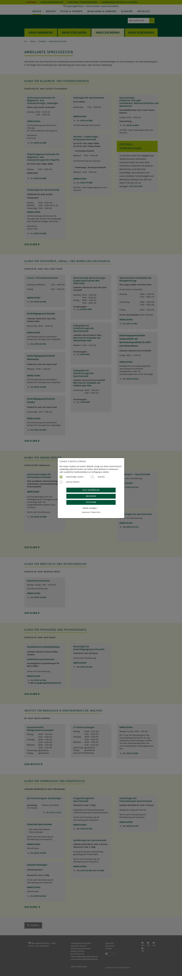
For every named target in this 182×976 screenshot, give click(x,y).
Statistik (101, 477)
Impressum (86, 512)
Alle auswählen (91, 490)
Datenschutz (95, 512)
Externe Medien (72, 482)
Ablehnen (91, 496)
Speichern (91, 502)
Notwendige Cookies (75, 477)
